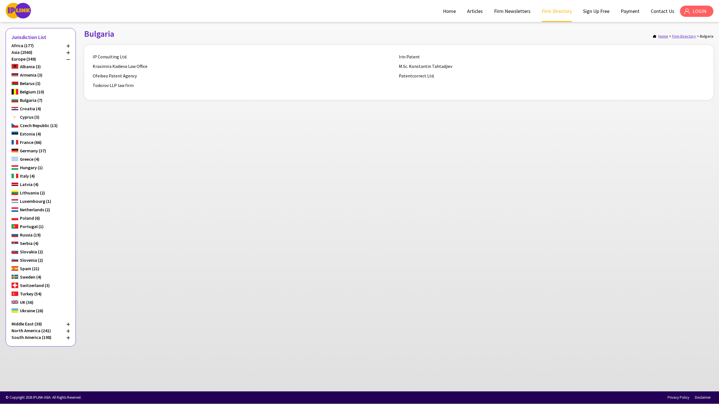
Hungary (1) (31, 167)
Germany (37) (33, 150)
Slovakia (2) (31, 251)
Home (449, 11)
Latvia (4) (29, 184)
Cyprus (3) (29, 117)
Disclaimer (703, 397)
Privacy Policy (678, 397)
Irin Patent (409, 56)
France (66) (31, 142)
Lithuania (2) (32, 193)
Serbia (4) (29, 243)
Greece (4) (29, 159)
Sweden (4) (30, 277)
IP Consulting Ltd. (110, 56)
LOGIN (699, 11)
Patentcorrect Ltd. (416, 76)
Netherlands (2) (35, 209)
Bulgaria (706, 36)
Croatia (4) (30, 108)
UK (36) (26, 302)
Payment (630, 11)
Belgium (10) (32, 92)
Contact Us (662, 11)
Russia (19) (30, 235)
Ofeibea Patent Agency (115, 76)
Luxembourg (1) (35, 201)
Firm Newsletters (512, 11)
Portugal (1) (32, 226)
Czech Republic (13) (39, 125)
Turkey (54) (31, 294)
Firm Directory (557, 11)
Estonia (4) (30, 134)
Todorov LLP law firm (113, 85)
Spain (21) (29, 268)
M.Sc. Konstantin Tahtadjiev (425, 66)
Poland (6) (30, 218)
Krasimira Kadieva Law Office (120, 66)
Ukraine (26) (31, 310)
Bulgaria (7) (31, 100)
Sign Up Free (596, 11)
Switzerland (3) (35, 285)
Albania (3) (30, 66)
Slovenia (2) (31, 260)
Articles (475, 11)
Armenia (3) (31, 75)
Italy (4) (27, 176)
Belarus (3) (30, 83)
